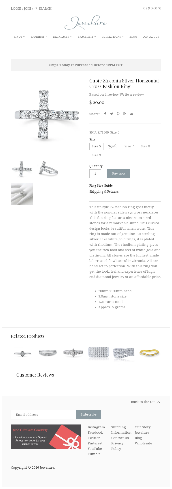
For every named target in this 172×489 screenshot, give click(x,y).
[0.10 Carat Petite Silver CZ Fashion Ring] (22, 352)
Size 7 (129, 146)
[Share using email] (131, 114)
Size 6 (112, 146)
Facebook (95, 433)
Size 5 (96, 146)
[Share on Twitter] (112, 114)
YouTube (95, 449)
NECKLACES (61, 36)
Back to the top (143, 402)
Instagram (96, 427)
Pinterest (95, 443)
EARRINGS (38, 36)
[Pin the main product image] (118, 114)
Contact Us (120, 438)
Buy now (118, 173)
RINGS (18, 36)
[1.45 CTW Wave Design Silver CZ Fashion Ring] (123, 352)
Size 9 (96, 155)
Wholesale (143, 443)
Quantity (96, 166)
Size (92, 139)
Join (27, 8)
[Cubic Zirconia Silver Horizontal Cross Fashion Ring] (47, 113)
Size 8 (145, 146)
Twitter (94, 438)
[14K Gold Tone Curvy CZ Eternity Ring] (149, 352)
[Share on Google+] (125, 114)
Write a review (132, 95)
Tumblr (94, 454)
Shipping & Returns (104, 191)
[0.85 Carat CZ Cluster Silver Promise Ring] (73, 352)
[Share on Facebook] (105, 114)
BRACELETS (86, 36)
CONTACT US (151, 36)
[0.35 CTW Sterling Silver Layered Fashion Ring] (47, 352)
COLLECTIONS (112, 36)
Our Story (142, 427)
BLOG (133, 36)
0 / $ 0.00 (150, 8)
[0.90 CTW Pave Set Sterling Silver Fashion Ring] (98, 352)
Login (16, 8)
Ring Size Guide (101, 185)
